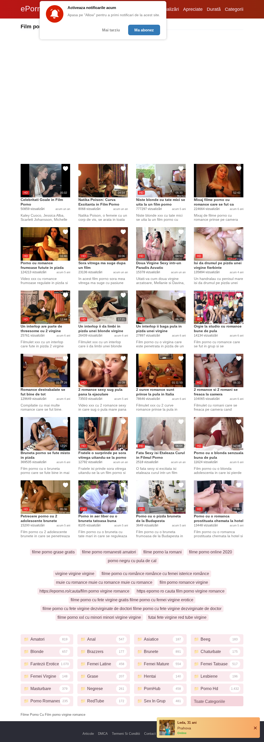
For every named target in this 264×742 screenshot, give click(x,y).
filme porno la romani (162, 552)
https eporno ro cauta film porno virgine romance (181, 591)
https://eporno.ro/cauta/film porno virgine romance (84, 591)
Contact (150, 734)
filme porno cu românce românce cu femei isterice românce (155, 573)
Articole (88, 734)
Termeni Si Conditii (126, 734)
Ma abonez (144, 30)
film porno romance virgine (184, 582)
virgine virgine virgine (74, 573)
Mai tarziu (111, 30)
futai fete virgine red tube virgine (177, 617)
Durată (214, 9)
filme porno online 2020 (210, 552)
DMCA (103, 734)
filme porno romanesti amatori (109, 552)
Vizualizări (168, 9)
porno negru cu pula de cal (132, 561)
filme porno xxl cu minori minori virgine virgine (99, 617)
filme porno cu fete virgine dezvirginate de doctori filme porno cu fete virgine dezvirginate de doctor (132, 608)
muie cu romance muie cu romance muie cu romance (104, 582)
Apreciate (193, 9)
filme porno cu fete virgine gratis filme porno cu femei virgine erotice (132, 600)
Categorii (234, 9)
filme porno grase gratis (53, 552)
